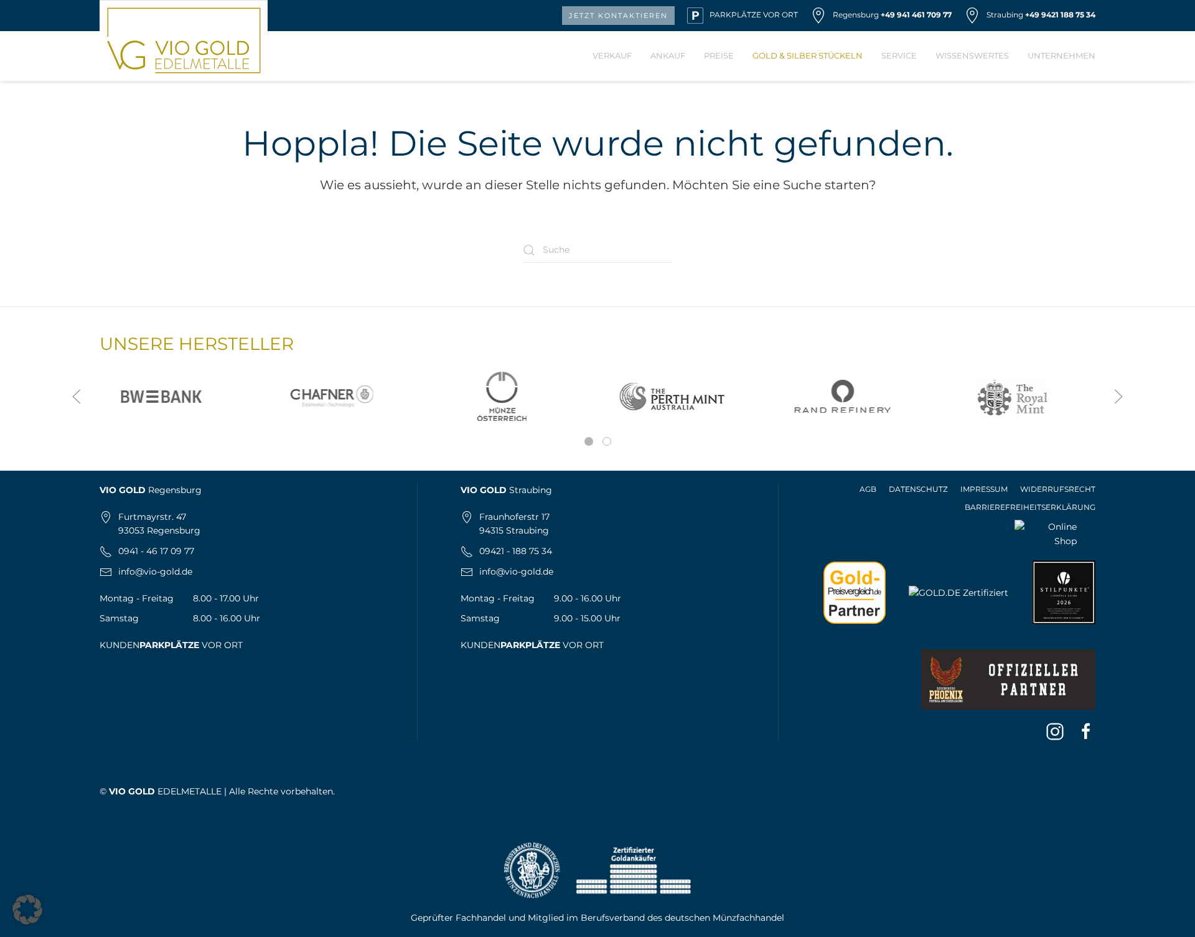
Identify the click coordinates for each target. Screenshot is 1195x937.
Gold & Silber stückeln (807, 55)
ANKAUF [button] (667, 55)
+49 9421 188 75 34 (1060, 14)
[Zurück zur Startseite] (184, 40)
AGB (868, 489)
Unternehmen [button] (1061, 55)
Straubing (1004, 14)
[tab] (588, 441)
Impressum (984, 489)
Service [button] (899, 55)
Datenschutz (918, 489)
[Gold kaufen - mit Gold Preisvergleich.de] (854, 591)
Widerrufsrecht (1057, 489)
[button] (76, 396)
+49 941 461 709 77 (916, 14)
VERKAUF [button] (612, 55)
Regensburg (856, 14)
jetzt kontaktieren (618, 15)
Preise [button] (719, 55)
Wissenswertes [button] (972, 55)
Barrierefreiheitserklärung (1030, 507)
